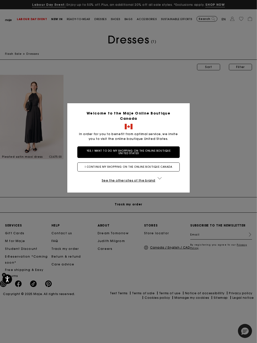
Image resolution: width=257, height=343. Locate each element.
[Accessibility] (7, 279)
